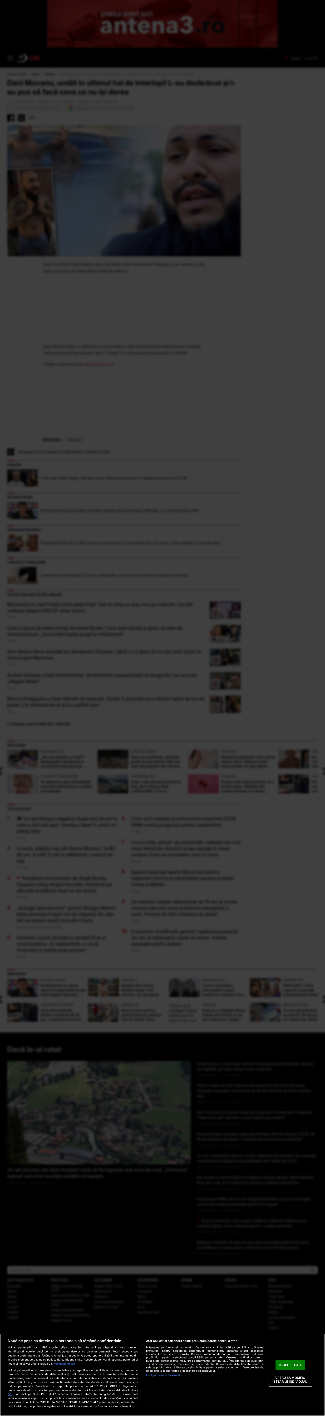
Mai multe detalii (64, 1363)
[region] (162, 1375)
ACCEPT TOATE (290, 1365)
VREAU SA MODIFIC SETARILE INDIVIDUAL (290, 1380)
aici (10, 1394)
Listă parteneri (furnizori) (163, 1375)
